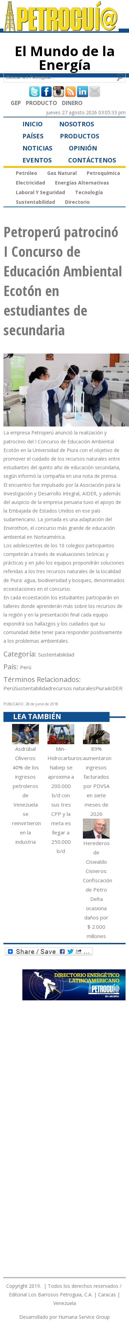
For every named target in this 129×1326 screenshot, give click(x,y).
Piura (101, 688)
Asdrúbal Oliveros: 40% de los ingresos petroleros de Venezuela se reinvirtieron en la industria (26, 795)
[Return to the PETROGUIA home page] (61, 28)
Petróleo (26, 173)
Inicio (32, 124)
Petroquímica (103, 173)
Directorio (77, 202)
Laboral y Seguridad (40, 192)
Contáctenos (92, 160)
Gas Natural (62, 173)
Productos (79, 136)
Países (32, 136)
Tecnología (89, 192)
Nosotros (76, 124)
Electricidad (30, 182)
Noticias (37, 148)
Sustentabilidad (35, 202)
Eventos (37, 160)
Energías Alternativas (82, 182)
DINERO (72, 103)
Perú (25, 667)
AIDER (114, 688)
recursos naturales (73, 688)
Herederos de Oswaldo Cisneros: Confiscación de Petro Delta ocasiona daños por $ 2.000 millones (97, 889)
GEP (16, 103)
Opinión (83, 148)
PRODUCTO (41, 103)
